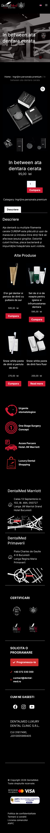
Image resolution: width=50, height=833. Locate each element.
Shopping (24, 464)
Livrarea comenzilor (18, 820)
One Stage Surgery (30, 425)
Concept (24, 429)
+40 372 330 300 (23, 671)
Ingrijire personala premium (27, 76)
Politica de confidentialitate (22, 813)
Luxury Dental (27, 460)
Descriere (12, 209)
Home (7, 76)
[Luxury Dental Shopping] (13, 5)
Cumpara (34, 190)
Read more (36, 383)
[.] (40, 4)
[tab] (12, 209)
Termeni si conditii (17, 816)
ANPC (11, 823)
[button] (42, 89)
